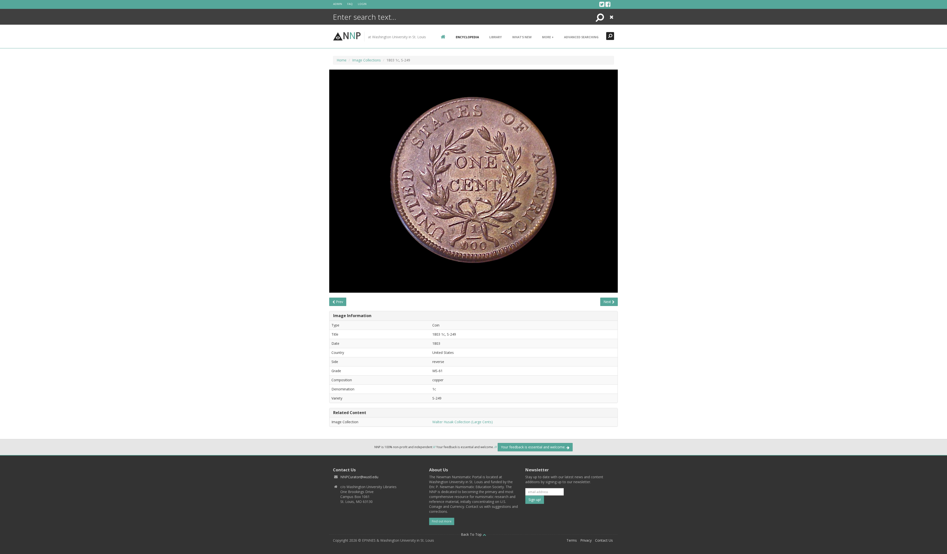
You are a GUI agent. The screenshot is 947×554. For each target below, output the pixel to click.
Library (495, 37)
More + (548, 37)
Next (607, 301)
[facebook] (608, 4)
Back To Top (472, 534)
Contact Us (604, 540)
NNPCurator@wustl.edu (359, 477)
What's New (522, 37)
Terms (571, 540)
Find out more (442, 521)
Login (362, 4)
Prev (339, 301)
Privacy (586, 540)
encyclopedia (467, 37)
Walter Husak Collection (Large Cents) (462, 422)
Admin (337, 4)
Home (341, 60)
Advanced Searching (581, 37)
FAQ (350, 4)
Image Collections (366, 60)
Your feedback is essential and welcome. (533, 447)
